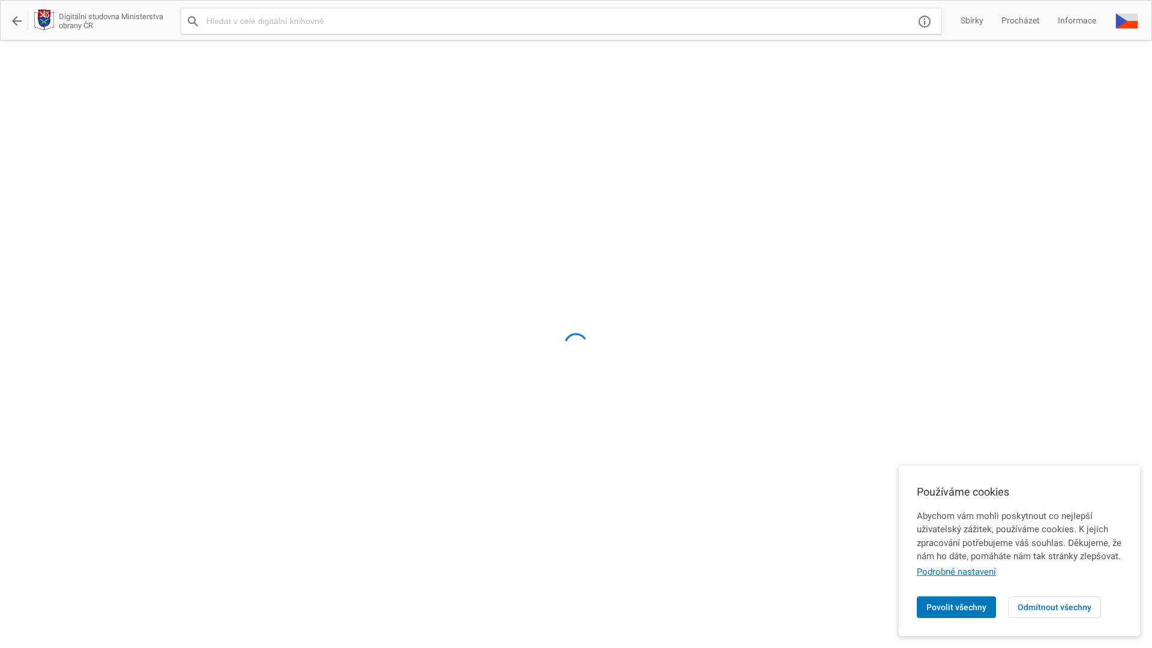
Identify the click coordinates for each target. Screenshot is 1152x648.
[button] (1126, 20)
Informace (1077, 20)
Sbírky (972, 20)
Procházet (1020, 20)
